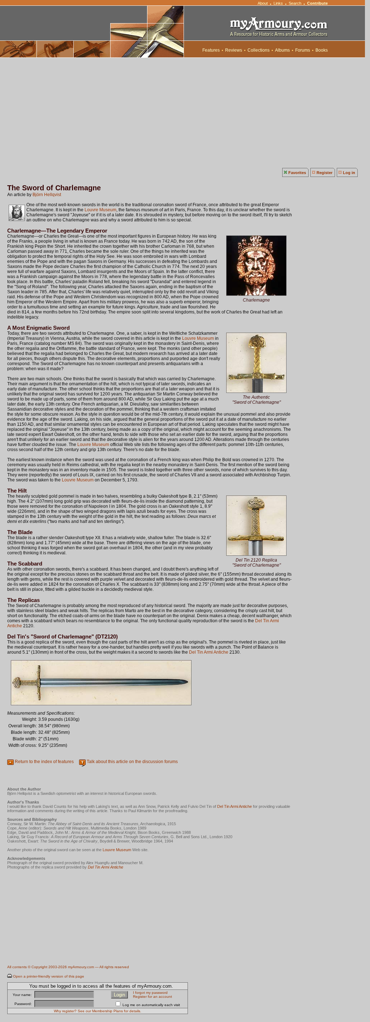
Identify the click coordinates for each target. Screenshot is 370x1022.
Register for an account (152, 997)
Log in (349, 172)
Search (295, 3)
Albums (282, 50)
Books (321, 50)
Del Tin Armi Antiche (208, 652)
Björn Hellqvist (47, 194)
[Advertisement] (185, 112)
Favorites (297, 172)
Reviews (233, 50)
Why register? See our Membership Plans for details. (97, 1011)
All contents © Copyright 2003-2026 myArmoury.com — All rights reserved (68, 967)
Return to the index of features (44, 761)
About (263, 3)
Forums (302, 50)
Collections (258, 50)
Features (211, 50)
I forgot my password (150, 993)
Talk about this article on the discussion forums (132, 761)
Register (324, 172)
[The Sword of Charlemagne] (256, 296)
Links (278, 3)
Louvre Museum (100, 209)
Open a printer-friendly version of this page (48, 976)
